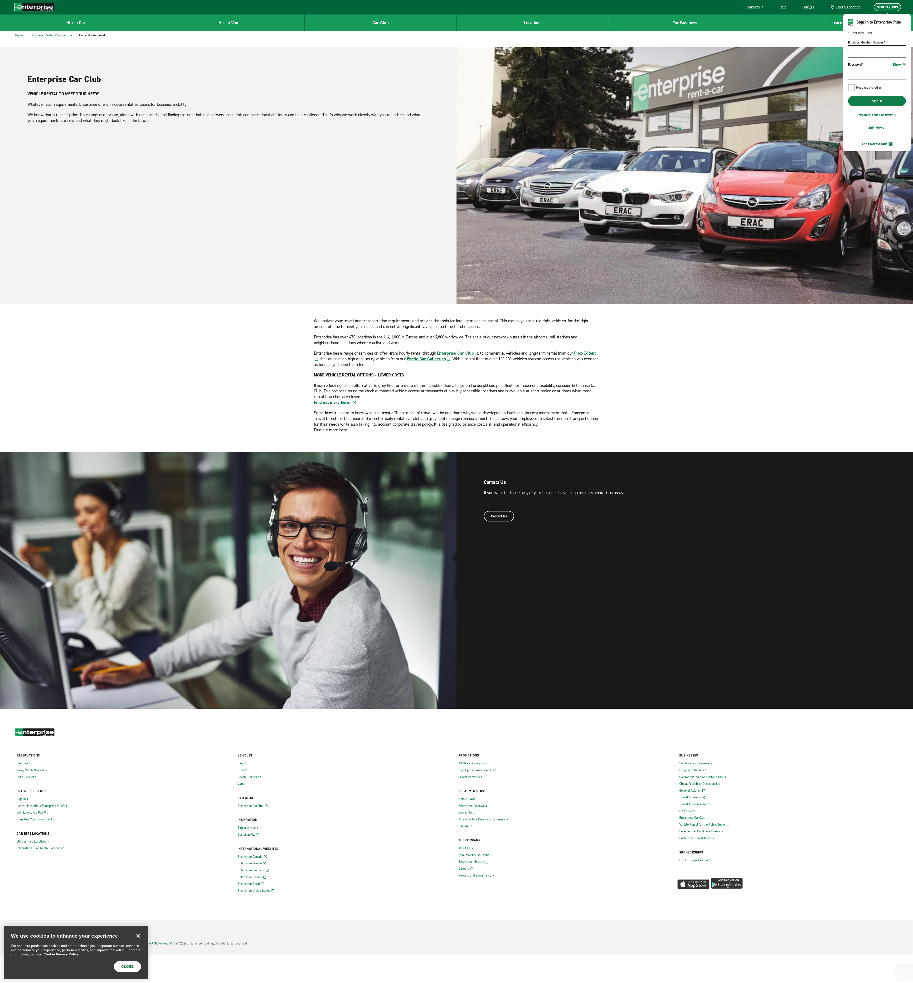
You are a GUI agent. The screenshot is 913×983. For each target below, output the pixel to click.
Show (897, 64)
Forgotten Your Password (875, 115)
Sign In (877, 101)
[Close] (138, 936)
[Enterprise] (34, 7)
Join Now (875, 127)
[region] (76, 952)
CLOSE (127, 966)
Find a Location (848, 7)
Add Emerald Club (874, 144)
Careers (757, 8)
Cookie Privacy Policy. (61, 954)
